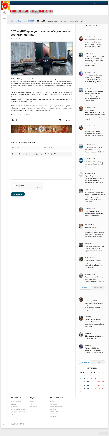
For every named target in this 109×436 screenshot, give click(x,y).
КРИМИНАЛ (27, 115)
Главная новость (16, 401)
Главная (52, 401)
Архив (98, 362)
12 (88, 382)
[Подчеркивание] (19, 153)
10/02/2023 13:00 (16, 38)
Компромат (87, 3)
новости (26, 3)
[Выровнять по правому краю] (29, 153)
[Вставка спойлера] (51, 153)
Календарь (85, 362)
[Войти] (4, 13)
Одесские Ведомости (18, 21)
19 (88, 385)
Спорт (60, 3)
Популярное (98, 287)
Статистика (53, 404)
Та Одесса (33, 406)
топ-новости (15, 3)
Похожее (85, 287)
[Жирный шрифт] (12, 153)
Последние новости (56, 406)
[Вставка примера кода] (48, 153)
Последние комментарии (54, 410)
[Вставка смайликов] (41, 153)
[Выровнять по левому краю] (23, 153)
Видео (95, 3)
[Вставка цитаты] (45, 153)
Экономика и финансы (47, 3)
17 (80, 385)
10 (80, 382)
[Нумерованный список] (37, 153)
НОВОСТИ (31, 21)
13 (92, 382)
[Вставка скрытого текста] (55, 153)
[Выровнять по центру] (26, 153)
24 (80, 388)
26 (88, 388)
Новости (91, 26)
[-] (21, 120)
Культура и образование (72, 3)
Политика (34, 3)
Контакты (14, 5)
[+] (16, 120)
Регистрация (54, 414)
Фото (101, 3)
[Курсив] (16, 153)
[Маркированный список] (33, 153)
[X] (13, 120)
